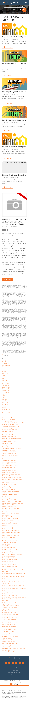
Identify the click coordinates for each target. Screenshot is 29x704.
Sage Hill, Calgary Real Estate (9, 604)
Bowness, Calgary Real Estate (9, 436)
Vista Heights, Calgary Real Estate (10, 636)
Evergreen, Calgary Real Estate (9, 486)
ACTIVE (20, 6)
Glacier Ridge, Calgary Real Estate (10, 492)
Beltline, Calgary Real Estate (10, 289)
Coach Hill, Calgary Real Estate (9, 451)
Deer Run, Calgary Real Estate (9, 470)
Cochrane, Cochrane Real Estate (13, 295)
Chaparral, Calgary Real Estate (19, 293)
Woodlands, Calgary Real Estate (19, 352)
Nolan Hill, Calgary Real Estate (21, 320)
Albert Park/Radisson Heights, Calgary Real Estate (18, 286)
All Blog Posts (5, 360)
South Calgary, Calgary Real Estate (13, 342)
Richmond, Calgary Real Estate (13, 327)
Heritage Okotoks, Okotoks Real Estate (11, 501)
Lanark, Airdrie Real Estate (12, 313)
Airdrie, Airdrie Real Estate (6, 286)
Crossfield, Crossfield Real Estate (10, 465)
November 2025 (6, 388)
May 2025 (4, 399)
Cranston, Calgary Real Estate (18, 297)
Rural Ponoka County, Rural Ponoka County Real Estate (10, 334)
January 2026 (5, 385)
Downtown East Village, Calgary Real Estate (19, 302)
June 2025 (4, 397)
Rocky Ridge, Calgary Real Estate (10, 328)
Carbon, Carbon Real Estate (6, 292)
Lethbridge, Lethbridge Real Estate (10, 518)
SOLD (26, 6)
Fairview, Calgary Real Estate (10, 305)
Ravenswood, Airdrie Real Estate (18, 326)
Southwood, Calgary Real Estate (9, 343)
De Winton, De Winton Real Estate (13, 300)
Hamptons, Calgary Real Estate (9, 498)
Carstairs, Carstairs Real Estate (9, 293)
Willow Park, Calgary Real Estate (8, 351)
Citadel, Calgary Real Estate (19, 294)
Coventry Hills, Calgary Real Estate (8, 297)
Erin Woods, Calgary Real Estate (20, 303)
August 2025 (5, 394)
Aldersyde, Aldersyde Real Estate (7, 287)
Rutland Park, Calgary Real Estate (13, 338)
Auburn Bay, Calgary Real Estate (15, 288)
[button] (6, 663)
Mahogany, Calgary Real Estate (6, 316)
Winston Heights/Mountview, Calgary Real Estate (13, 648)
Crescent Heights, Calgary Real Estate (11, 463)
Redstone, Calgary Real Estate (9, 561)
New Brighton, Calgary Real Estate (11, 320)
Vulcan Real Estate (9, 349)
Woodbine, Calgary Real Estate (9, 352)
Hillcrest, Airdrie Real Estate (8, 504)
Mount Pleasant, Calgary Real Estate (10, 535)
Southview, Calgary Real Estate (9, 616)
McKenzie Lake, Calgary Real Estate (13, 318)
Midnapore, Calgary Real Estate (13, 319)
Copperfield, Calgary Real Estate (11, 296)
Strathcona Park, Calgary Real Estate (7, 344)
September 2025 (6, 392)
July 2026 (4, 375)
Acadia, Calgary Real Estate (20, 285)
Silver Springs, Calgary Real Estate (17, 341)
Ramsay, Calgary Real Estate (22, 325)
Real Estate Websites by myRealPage (14, 682)
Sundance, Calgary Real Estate (15, 345)
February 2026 (5, 383)
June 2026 (4, 376)
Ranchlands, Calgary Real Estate (7, 326)
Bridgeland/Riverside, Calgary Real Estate (11, 438)
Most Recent (5, 371)
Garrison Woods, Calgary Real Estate (10, 491)
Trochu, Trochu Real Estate (20, 346)
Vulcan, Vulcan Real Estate (16, 349)
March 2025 (5, 402)
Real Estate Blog (6, 365)
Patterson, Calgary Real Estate (13, 324)
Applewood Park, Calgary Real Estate (18, 287)
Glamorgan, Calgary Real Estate (7, 308)
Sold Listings (5, 366)
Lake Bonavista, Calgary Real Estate (10, 513)
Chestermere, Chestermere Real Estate (8, 294)
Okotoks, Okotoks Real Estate (19, 321)
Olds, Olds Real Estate (7, 545)
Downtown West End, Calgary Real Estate (8, 303)
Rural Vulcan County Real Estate (13, 336)
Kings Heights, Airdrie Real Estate (16, 312)
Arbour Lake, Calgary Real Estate (9, 428)
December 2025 (6, 387)
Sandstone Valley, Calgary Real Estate (10, 605)
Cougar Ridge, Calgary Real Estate (21, 296)
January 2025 (5, 406)
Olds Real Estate (6, 544)
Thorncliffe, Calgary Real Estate (11, 346)
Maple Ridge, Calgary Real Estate (17, 316)
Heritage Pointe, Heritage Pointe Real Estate (12, 310)
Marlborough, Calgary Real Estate (10, 528)
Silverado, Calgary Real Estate (9, 612)
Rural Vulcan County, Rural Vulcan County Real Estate (14, 597)
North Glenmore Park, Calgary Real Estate (8, 321)
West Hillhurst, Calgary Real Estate (11, 350)
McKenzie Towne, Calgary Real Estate (11, 532)
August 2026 (5, 373)
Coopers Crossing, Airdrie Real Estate (10, 455)
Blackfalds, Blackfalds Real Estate (20, 289)
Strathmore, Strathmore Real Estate (19, 344)
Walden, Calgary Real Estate (8, 641)
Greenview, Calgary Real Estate (17, 308)
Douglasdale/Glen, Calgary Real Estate (11, 474)
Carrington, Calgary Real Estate (16, 292)
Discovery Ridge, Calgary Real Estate (10, 301)
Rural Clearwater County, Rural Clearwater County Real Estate (11, 329)
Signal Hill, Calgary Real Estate (7, 341)
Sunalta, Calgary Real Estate (6, 345)
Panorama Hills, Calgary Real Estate (10, 549)
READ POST (9, 47)
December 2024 (6, 407)
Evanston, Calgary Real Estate (15, 304)
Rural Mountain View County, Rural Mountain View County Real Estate (15, 333)
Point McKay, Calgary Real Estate (10, 552)
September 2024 (6, 412)
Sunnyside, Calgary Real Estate (9, 627)
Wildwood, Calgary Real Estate (21, 350)
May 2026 (4, 378)
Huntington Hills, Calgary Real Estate (20, 311)
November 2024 (6, 409)
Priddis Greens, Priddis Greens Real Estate (11, 325)
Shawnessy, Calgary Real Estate (9, 607)
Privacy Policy (21, 680)
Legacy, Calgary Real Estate (21, 313)
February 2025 (5, 404)
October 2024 (5, 411)
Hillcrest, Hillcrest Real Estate (9, 311)
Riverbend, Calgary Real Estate (9, 564)
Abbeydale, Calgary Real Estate (11, 285)
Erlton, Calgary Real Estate (6, 304)
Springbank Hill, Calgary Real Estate (20, 343)
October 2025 (5, 390)
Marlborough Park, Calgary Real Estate (16, 317)
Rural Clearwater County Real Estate (20, 328)
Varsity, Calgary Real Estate (8, 634)
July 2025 (4, 395)
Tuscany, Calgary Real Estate (11, 228)
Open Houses (5, 363)
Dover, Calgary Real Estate (9, 302)
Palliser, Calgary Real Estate (8, 547)
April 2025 (4, 400)
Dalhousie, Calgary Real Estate (9, 467)
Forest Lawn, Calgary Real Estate (20, 305)
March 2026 (5, 382)
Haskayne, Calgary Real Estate (13, 309)
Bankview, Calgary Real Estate (9, 431)
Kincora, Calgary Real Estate (6, 312)
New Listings (5, 361)
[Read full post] (14, 205)
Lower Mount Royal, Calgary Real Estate (11, 520)
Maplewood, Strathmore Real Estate (10, 525)
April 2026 (4, 380)
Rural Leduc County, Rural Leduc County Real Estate (14, 580)
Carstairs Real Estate (7, 443)
